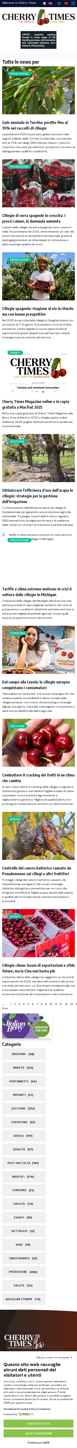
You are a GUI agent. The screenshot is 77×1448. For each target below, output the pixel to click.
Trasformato (19, 1258)
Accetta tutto (39, 1423)
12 (61, 1004)
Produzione (19, 73)
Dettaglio (20, 1231)
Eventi (15, 352)
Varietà (18, 1067)
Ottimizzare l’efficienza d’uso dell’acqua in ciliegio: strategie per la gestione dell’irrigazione (37, 496)
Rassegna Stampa (19, 1299)
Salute (19, 1285)
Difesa (15, 819)
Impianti (19, 1095)
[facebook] (58, 2)
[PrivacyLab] (25, 1414)
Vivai (19, 1244)
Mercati (18, 1176)
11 (56, 1004)
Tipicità (19, 1203)
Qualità (19, 1149)
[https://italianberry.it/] (27, 1025)
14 (71, 1004)
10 (51, 1004)
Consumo (17, 633)
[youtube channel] (65, 2)
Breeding (19, 1054)
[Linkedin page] (72, 2)
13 (66, 1004)
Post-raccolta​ (19, 1163)
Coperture (19, 1122)
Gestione (17, 441)
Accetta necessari (38, 1433)
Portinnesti (18, 1081)
